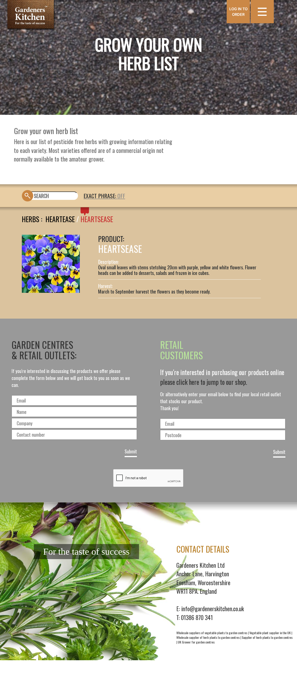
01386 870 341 (197, 617)
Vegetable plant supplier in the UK (270, 632)
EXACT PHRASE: (100, 195)
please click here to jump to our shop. (203, 382)
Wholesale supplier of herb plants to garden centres (208, 637)
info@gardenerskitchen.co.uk (212, 608)
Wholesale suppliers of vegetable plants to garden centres (211, 632)
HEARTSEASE (97, 219)
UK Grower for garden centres (196, 642)
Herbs (30, 219)
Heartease (60, 219)
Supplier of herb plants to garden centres (267, 637)
